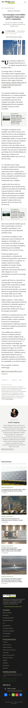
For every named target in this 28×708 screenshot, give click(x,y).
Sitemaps (5, 668)
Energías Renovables (10, 8)
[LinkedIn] (20, 694)
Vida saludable (6, 633)
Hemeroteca (6, 665)
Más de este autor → (7, 449)
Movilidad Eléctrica (8, 620)
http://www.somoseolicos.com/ (11, 371)
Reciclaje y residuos (8, 628)
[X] (9, 694)
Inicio (2, 8)
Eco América (6, 636)
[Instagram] (16, 694)
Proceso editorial (20, 31)
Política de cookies (8, 657)
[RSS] (13, 694)
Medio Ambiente (7, 612)
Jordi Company (11, 31)
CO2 (4, 623)
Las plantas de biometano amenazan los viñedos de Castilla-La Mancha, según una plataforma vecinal (18, 214)
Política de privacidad (8, 655)
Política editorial (7, 647)
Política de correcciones (9, 650)
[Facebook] (5, 694)
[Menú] (25, 2)
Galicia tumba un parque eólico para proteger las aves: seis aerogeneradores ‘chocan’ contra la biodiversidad (18, 119)
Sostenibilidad (6, 625)
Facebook (14, 380)
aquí (7, 367)
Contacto (5, 642)
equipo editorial (9, 399)
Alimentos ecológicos (8, 631)
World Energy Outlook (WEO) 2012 (12, 83)
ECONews (5, 663)
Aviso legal (6, 652)
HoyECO (5, 660)
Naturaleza (6, 615)
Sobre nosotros (7, 644)
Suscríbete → (9, 680)
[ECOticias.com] (8, 2)
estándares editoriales (6, 397)
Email (20, 380)
